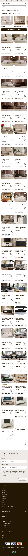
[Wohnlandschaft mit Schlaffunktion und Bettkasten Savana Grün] (20, 174)
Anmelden (22, 479)
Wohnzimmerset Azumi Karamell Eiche (7, 205)
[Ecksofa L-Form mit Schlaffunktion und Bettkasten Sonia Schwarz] (7, 287)
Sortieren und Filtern (13, 29)
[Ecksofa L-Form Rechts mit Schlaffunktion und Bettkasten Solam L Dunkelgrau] (20, 355)
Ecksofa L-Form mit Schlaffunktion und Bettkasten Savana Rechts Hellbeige (6, 92)
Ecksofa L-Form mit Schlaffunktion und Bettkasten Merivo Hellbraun (6, 228)
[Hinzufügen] (11, 50)
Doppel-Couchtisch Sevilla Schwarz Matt (19, 319)
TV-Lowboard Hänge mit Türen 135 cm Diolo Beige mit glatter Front (7, 432)
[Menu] (26, 3)
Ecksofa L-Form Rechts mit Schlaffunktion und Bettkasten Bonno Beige (20, 205)
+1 (25, 144)
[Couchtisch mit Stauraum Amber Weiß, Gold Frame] (20, 378)
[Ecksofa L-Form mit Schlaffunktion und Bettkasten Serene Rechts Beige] (7, 38)
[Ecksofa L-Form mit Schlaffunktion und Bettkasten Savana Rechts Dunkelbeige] (20, 106)
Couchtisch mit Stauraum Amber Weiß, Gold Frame (20, 387)
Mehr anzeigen (20, 429)
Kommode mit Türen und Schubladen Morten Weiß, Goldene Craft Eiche (20, 228)
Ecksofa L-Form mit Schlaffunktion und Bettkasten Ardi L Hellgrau (19, 273)
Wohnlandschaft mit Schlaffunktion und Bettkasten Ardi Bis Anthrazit (6, 273)
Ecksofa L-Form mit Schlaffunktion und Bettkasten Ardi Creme (7, 341)
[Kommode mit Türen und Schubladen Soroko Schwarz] (20, 242)
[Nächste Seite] (26, 444)
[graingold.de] (5, 3)
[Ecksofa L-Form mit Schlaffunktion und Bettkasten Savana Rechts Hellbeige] (7, 83)
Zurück (3, 10)
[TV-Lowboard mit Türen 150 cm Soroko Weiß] (7, 242)
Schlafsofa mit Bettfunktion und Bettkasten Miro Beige (20, 160)
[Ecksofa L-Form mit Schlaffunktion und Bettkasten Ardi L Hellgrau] (20, 265)
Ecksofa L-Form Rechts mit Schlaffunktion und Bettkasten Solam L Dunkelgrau (20, 364)
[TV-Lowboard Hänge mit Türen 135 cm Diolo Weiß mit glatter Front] (20, 401)
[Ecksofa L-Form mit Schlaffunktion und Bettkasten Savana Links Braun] (20, 83)
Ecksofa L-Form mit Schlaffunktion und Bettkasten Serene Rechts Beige (6, 46)
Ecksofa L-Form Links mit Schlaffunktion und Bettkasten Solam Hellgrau (20, 341)
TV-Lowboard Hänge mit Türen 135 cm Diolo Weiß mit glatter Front (20, 409)
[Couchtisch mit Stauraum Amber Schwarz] (7, 310)
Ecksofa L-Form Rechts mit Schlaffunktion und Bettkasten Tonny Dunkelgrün (7, 387)
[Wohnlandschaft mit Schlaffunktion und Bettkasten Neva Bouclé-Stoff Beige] (20, 38)
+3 (12, 98)
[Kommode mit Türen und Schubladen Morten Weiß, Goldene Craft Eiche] (20, 219)
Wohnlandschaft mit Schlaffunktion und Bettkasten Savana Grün (20, 183)
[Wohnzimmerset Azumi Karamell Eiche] (7, 197)
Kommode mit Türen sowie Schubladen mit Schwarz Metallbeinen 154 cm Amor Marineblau (20, 296)
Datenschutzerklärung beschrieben (16, 472)
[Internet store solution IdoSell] (14, 552)
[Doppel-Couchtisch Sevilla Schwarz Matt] (20, 310)
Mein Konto (4, 516)
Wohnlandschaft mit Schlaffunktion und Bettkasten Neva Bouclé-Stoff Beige (20, 46)
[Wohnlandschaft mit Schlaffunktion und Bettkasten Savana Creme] (7, 174)
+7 (12, 371)
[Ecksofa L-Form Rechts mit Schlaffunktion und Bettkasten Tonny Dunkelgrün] (7, 378)
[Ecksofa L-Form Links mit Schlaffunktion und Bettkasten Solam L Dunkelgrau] (7, 355)
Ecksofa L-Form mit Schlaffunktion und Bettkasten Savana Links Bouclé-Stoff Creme (7, 69)
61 (23, 444)
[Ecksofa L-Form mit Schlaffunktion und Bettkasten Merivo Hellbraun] (7, 219)
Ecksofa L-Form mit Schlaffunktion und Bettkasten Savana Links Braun (20, 92)
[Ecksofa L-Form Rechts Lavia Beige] (20, 129)
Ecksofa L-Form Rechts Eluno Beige (7, 160)
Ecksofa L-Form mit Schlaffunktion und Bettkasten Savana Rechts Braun (6, 115)
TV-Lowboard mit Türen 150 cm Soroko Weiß (7, 251)
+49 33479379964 (6, 525)
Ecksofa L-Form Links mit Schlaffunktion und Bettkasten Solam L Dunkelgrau (7, 364)
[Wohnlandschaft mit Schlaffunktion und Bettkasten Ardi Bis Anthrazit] (7, 265)
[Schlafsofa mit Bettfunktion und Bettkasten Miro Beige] (20, 151)
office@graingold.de (8, 527)
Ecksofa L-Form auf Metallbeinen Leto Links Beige (7, 137)
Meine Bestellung (6, 511)
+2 (12, 76)
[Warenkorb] (20, 3)
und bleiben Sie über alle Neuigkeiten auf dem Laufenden (12, 454)
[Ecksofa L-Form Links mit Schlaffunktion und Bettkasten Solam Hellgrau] (20, 333)
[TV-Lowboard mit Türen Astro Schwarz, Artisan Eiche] (7, 401)
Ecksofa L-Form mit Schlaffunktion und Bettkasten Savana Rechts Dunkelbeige (19, 115)
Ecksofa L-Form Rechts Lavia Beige (20, 137)
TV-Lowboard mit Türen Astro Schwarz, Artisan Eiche (7, 409)
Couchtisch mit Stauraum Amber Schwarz (7, 319)
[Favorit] (23, 3)
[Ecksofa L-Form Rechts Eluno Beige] (7, 151)
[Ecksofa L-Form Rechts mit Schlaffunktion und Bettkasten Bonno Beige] (20, 197)
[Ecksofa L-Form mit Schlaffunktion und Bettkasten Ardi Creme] (7, 333)
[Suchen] (24, 7)
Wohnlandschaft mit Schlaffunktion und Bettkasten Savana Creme (6, 183)
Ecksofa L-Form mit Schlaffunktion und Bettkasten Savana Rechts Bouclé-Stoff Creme (19, 69)
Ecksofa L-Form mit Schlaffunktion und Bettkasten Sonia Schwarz (6, 296)
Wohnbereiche (10, 10)
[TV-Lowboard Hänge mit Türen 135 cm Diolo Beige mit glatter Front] (7, 424)
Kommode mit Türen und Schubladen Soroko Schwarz (20, 251)
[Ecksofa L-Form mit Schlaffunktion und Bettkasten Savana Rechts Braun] (7, 106)
